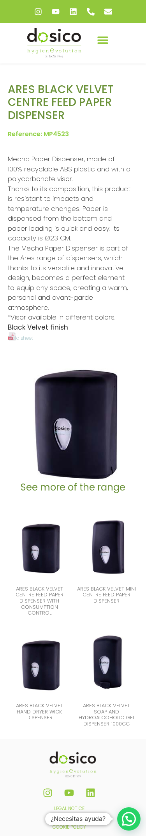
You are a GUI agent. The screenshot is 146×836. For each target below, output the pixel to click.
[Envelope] (108, 11)
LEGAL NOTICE (69, 808)
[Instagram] (38, 11)
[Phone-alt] (91, 11)
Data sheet (21, 338)
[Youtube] (55, 11)
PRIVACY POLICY (69, 817)
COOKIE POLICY (69, 827)
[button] (103, 39)
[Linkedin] (73, 11)
